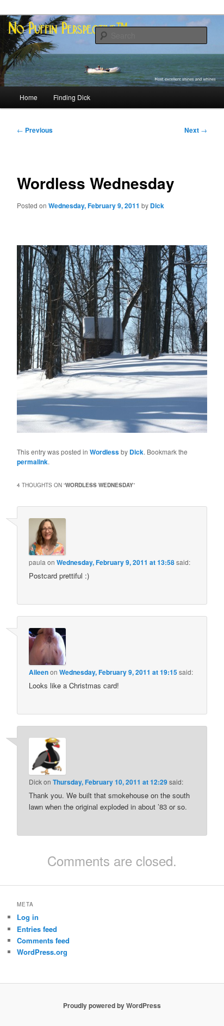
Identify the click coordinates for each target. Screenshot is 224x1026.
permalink (32, 462)
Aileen (38, 672)
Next (195, 130)
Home (29, 97)
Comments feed (43, 940)
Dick (157, 205)
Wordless (104, 452)
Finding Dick (71, 97)
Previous (35, 130)
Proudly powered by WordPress (112, 1005)
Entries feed (37, 929)
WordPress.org (42, 952)
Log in (28, 917)
